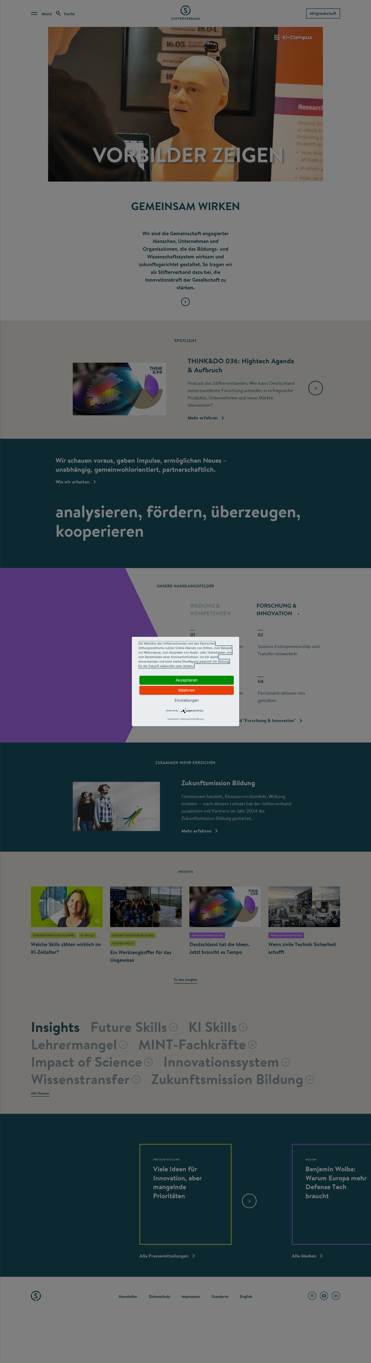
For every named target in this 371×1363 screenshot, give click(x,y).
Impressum (173, 719)
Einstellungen (187, 700)
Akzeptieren (187, 680)
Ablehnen (186, 690)
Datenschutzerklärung (192, 719)
